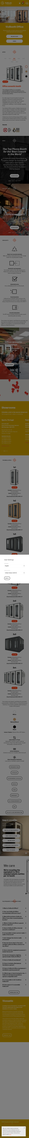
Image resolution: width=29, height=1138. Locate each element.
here (10, 1134)
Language (6, 563)
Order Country (7, 570)
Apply (7, 578)
